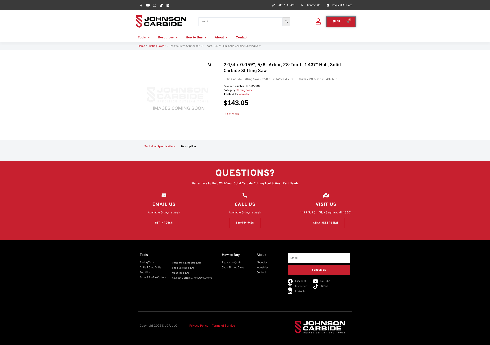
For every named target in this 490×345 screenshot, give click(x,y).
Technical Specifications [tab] (160, 146)
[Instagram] (154, 5)
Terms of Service (223, 326)
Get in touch (164, 223)
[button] (209, 64)
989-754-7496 (245, 223)
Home (141, 46)
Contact (241, 37)
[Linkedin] (168, 5)
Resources (166, 37)
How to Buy (194, 37)
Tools (142, 37)
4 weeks (244, 94)
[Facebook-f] (141, 5)
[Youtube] (148, 5)
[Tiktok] (161, 5)
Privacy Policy (198, 326)
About (219, 37)
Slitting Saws (156, 46)
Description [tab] (188, 146)
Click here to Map (326, 223)
